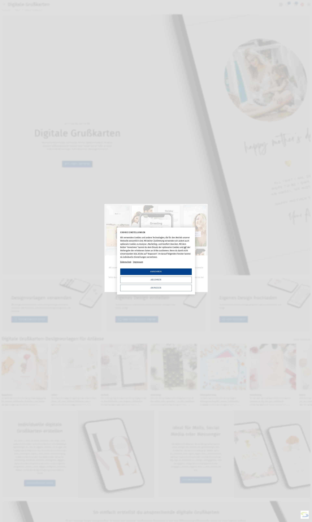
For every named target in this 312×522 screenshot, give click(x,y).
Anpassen (156, 288)
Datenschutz (125, 262)
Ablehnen (156, 280)
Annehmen (156, 271)
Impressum (138, 262)
